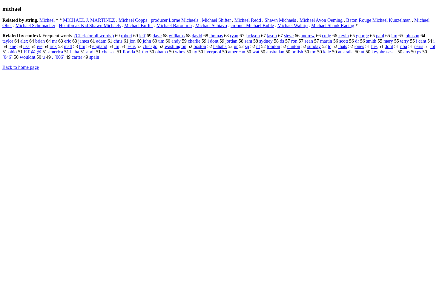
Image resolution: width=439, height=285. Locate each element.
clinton (293, 46)
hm (82, 46)
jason (272, 35)
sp (247, 46)
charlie (194, 41)
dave (157, 35)
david (197, 35)
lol (432, 46)
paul (380, 35)
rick (53, 46)
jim (394, 35)
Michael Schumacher (35, 25)
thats (342, 46)
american (236, 51)
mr (54, 41)
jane (12, 46)
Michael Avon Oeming (321, 20)
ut (362, 51)
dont (389, 46)
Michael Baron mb (174, 25)
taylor (7, 41)
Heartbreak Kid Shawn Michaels (90, 25)
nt (258, 46)
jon (133, 41)
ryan (234, 35)
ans (406, 51)
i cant (421, 41)
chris (117, 41)
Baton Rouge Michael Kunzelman (378, 20)
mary (388, 41)
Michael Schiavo (211, 25)
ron (294, 41)
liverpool (212, 51)
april (90, 51)
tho (145, 51)
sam (248, 41)
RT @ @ (32, 51)
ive (39, 46)
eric (67, 41)
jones (359, 46)
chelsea (109, 51)
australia (346, 51)
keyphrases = (384, 51)
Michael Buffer (138, 25)
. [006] (58, 57)
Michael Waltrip (292, 25)
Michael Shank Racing (332, 25)
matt (68, 46)
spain (94, 57)
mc (313, 51)
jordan (231, 41)
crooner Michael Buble (252, 25)
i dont (213, 41)
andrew (308, 35)
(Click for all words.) (94, 35)
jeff (142, 35)
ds (282, 41)
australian (275, 51)
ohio (12, 51)
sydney (266, 41)
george (362, 35)
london (273, 46)
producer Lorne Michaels (174, 20)
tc (329, 46)
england (99, 46)
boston (200, 46)
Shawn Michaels (280, 20)
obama (161, 51)
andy (176, 41)
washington (175, 46)
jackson (252, 35)
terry (404, 41)
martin (326, 41)
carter (77, 57)
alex (24, 41)
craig (326, 35)
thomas (216, 35)
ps (419, 51)
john (147, 41)
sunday (314, 46)
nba (403, 46)
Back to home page (20, 67)
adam (101, 41)
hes (374, 46)
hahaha (220, 46)
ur (236, 46)
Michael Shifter (216, 20)
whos (180, 51)
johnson (411, 35)
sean (309, 41)
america (55, 51)
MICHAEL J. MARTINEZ (89, 20)
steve (289, 35)
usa (26, 46)
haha (74, 51)
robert (126, 35)
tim (161, 41)
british (297, 51)
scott (343, 41)
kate (327, 51)
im (116, 46)
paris (418, 46)
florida (129, 51)
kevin (343, 35)
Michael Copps (133, 20)
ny (194, 51)
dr (357, 41)
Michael (47, 20)
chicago (150, 46)
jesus (131, 46)
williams (177, 35)
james (83, 41)
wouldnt (27, 57)
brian (40, 41)
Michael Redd (247, 20)
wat (255, 51)
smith (371, 41)
